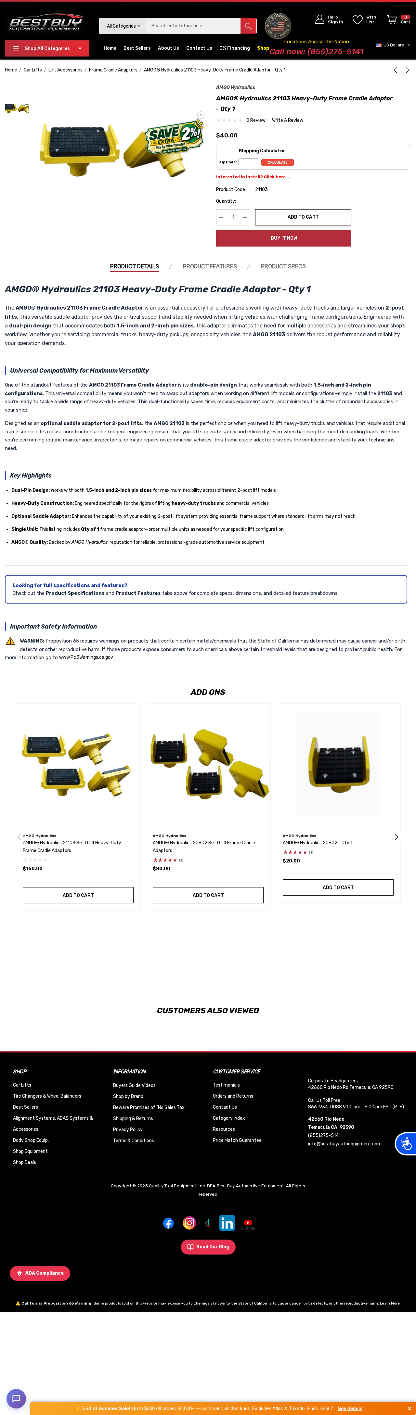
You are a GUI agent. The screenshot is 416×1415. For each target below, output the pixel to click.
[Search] (248, 26)
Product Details (134, 266)
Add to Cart (303, 217)
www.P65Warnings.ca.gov (86, 657)
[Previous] (396, 70)
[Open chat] (16, 1399)
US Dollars (393, 45)
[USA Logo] (278, 26)
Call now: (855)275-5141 (316, 51)
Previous (19, 837)
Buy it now (284, 238)
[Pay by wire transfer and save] (174, 138)
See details (350, 1408)
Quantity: (226, 201)
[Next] (406, 70)
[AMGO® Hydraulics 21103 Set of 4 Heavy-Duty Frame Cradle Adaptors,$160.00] (78, 766)
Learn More (390, 1303)
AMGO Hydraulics (235, 87)
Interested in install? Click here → (253, 176)
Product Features (210, 266)
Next (396, 837)
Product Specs (283, 266)
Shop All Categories (47, 48)
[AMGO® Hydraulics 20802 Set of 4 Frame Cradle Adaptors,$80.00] (208, 766)
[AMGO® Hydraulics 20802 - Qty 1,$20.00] (338, 766)
